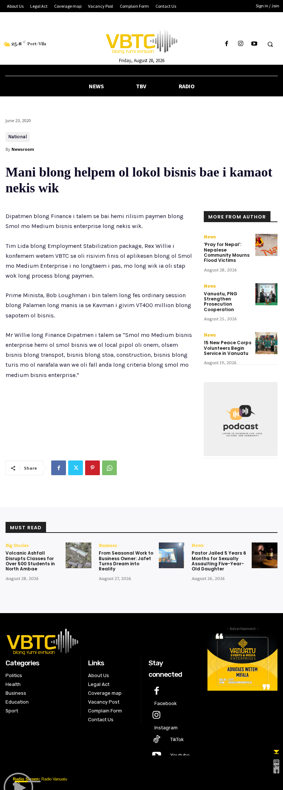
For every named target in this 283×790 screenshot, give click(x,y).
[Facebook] (227, 44)
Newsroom (22, 149)
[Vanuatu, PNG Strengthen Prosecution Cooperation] (266, 294)
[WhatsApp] (109, 467)
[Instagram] (240, 44)
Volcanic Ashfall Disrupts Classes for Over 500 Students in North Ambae (30, 561)
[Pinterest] (92, 467)
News (210, 236)
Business (108, 545)
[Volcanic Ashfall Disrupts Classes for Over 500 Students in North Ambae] (78, 555)
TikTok (177, 739)
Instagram (166, 727)
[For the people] (141, 39)
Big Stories (17, 545)
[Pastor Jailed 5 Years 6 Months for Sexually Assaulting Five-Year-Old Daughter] (264, 555)
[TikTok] (156, 740)
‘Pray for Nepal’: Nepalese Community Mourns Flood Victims (226, 252)
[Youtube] (254, 44)
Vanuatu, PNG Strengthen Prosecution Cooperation (220, 302)
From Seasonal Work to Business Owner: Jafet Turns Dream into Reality (126, 561)
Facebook (165, 703)
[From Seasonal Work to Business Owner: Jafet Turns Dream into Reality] (172, 555)
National (17, 136)
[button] (270, 44)
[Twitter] (75, 467)
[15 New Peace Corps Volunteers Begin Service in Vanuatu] (266, 343)
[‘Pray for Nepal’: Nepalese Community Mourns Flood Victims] (266, 245)
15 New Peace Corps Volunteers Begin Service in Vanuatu (227, 347)
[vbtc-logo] (101, 640)
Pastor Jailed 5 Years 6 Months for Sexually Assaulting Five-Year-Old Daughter (219, 561)
